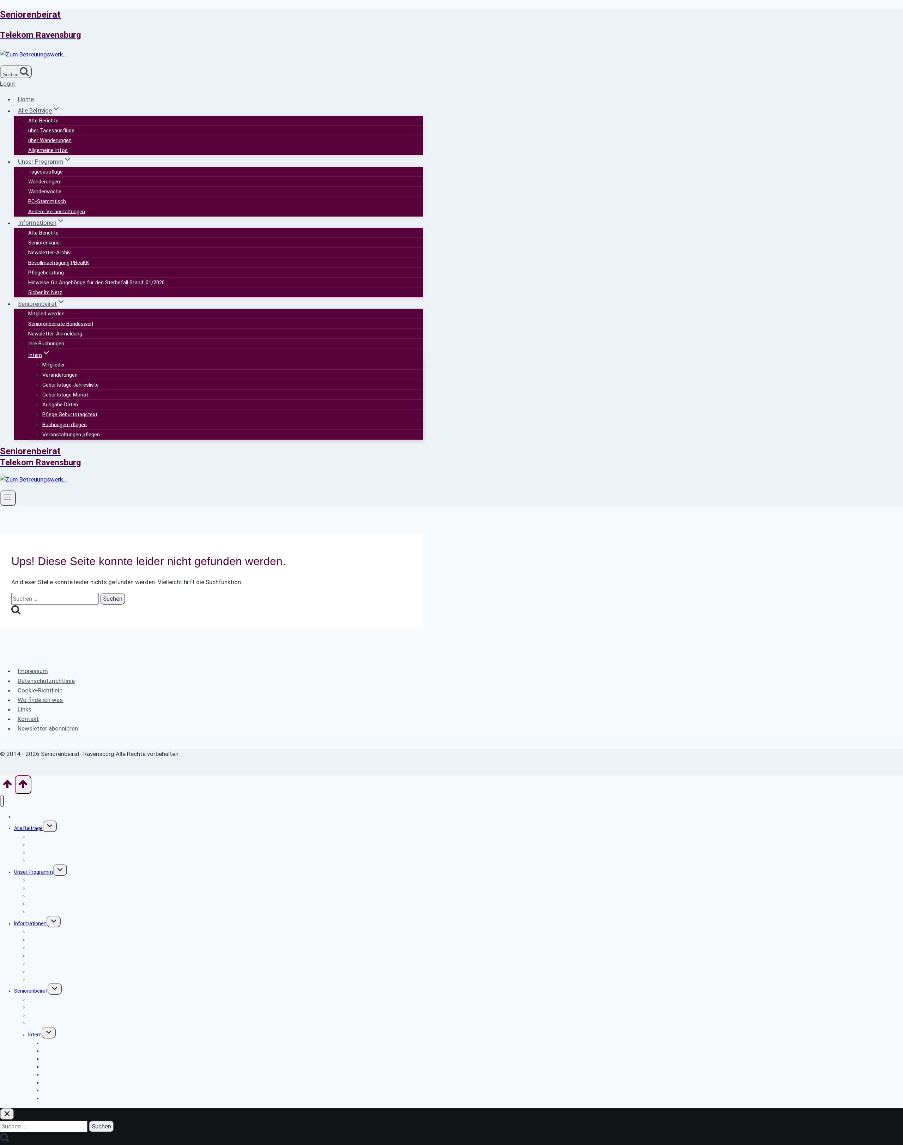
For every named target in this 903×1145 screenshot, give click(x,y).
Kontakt (28, 718)
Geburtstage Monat (65, 395)
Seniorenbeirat (31, 991)
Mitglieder (53, 365)
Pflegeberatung (46, 272)
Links (24, 709)
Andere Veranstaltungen (56, 211)
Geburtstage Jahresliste (70, 385)
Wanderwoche (44, 191)
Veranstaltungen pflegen (71, 434)
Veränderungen (60, 374)
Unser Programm (33, 872)
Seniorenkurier (44, 243)
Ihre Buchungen (46, 343)
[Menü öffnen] (8, 498)
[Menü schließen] (2, 801)
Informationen (30, 923)
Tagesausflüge (45, 172)
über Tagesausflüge (51, 130)
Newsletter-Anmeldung (55, 334)
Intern (35, 1034)
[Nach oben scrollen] (7, 786)
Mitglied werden (46, 313)
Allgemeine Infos (48, 150)
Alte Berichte (43, 120)
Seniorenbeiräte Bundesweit (60, 323)
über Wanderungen (50, 140)
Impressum (33, 670)
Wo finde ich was (40, 699)
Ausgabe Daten (60, 404)
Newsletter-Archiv (49, 252)
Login (7, 83)
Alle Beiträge (28, 828)
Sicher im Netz (45, 292)
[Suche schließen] (7, 1114)
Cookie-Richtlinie (40, 690)
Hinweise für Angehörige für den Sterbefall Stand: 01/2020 (96, 282)
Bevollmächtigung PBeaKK (58, 262)
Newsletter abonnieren (48, 728)
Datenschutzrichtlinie (46, 680)
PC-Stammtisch (47, 201)
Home (26, 99)
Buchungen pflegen (64, 424)
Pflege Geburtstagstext (69, 414)
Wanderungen (44, 181)
